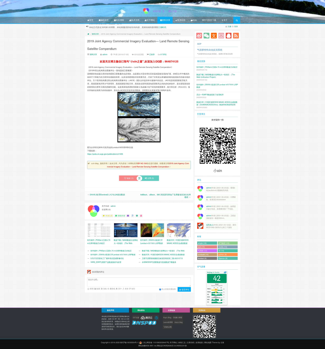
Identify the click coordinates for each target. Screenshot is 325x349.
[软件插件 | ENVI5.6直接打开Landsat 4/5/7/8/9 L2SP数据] (152, 230)
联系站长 (181, 20)
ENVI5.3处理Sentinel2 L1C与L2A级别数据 (107, 194)
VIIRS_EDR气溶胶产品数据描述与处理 (106, 262)
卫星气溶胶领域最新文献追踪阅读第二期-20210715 (162, 258)
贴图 (98, 288)
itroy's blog (178, 322)
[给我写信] (128, 216)
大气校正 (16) (223, 243)
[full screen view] (225, 272)
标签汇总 (181, 342)
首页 (91, 20)
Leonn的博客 (168, 322)
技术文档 (135, 20)
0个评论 (163, 54)
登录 (236, 26)
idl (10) (221, 250)
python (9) (222, 254)
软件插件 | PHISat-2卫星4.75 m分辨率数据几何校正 (111, 250)
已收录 (152, 54)
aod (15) (201, 247)
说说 (195, 20)
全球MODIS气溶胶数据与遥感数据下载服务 (159, 262)
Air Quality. (213, 272)
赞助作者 (121, 215)
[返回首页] (88, 34)
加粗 (105, 288)
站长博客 (120, 20)
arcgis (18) (202, 243)
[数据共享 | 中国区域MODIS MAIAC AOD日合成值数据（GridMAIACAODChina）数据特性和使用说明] (179, 230)
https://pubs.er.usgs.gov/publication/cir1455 (105, 154)
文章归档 (190, 342)
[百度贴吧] (137, 216)
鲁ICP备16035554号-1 (129, 342)
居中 (120, 288)
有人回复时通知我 (168, 289)
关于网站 (151, 20)
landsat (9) (202, 258)
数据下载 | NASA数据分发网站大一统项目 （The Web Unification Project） (216, 75)
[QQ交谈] (141, 216)
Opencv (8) (223, 258)
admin (104, 54)
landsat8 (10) (203, 254)
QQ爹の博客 (177, 317)
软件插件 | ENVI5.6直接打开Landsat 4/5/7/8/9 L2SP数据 (113, 254)
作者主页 (109, 215)
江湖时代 (162, 26)
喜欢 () (130, 178)
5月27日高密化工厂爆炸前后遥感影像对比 (107, 258)
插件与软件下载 (209, 20)
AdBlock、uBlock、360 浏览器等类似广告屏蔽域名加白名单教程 (165, 195)
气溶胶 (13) (202, 250)
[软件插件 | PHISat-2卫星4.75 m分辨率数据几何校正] (99, 230)
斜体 (126, 288)
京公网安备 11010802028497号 (156, 342)
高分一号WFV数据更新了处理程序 (210, 94)
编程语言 (105, 20)
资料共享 (166, 20)
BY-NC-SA (142, 163)
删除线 (112, 288)
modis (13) (222, 247)
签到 (133, 288)
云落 (222, 342)
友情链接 (199, 342)
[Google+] (132, 216)
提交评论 (185, 289)
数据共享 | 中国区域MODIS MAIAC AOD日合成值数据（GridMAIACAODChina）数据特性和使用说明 (217, 103)
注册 (229, 26)
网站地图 (207, 342)
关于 (225, 20)
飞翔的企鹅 (167, 327)
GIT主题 (136, 317)
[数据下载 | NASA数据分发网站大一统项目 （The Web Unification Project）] (125, 230)
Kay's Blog (167, 317)
